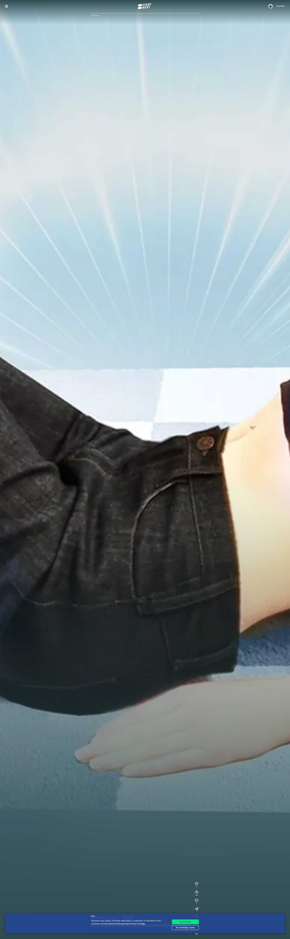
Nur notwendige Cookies (185, 928)
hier (143, 924)
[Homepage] (145, 6)
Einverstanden (185, 922)
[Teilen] (196, 909)
